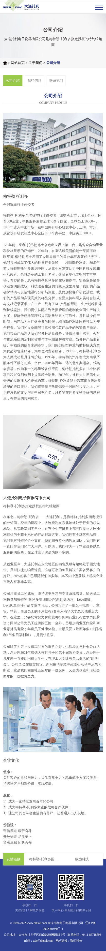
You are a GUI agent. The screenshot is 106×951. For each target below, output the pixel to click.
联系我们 (56, 80)
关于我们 (35, 63)
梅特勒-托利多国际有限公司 (45, 859)
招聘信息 (34, 80)
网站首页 (18, 63)
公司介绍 (53, 63)
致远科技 (82, 859)
